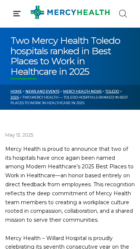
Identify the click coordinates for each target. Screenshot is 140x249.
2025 (14, 97)
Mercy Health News (82, 91)
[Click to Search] (123, 13)
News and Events (42, 91)
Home (16, 91)
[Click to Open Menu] (17, 13)
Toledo (112, 91)
